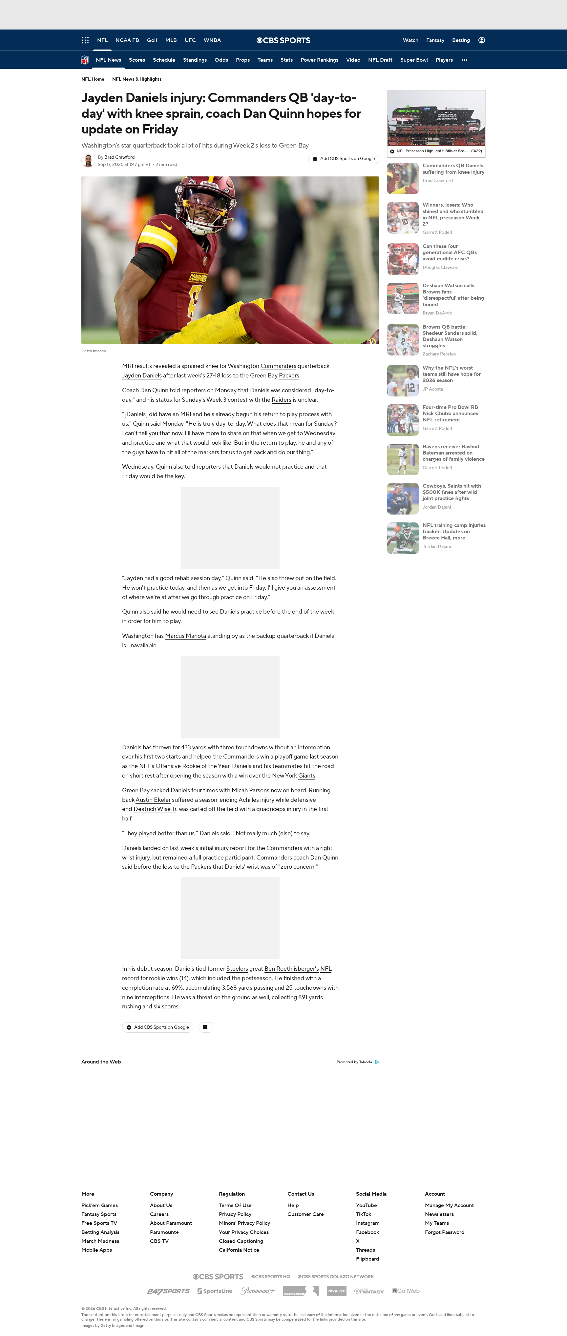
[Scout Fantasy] (369, 1290)
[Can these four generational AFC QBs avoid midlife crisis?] (403, 259)
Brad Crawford (119, 157)
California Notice (239, 1244)
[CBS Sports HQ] (270, 1276)
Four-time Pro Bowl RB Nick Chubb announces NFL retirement (450, 413)
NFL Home (92, 79)
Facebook (367, 1232)
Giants (306, 775)
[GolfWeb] (406, 1291)
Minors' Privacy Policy (244, 1223)
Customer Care (305, 1214)
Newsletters (439, 1214)
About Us (161, 1205)
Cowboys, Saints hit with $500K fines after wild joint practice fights (452, 492)
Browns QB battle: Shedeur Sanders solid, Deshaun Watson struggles (450, 336)
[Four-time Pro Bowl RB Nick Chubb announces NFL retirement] (403, 420)
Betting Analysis (100, 1232)
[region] (436, 118)
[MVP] (336, 1288)
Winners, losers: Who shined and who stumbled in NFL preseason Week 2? (453, 214)
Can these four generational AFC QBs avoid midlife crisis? (450, 252)
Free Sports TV (99, 1223)
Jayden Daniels (142, 375)
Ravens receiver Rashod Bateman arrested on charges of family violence (454, 452)
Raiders (281, 400)
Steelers (237, 969)
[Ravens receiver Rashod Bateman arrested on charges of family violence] (403, 459)
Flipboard (367, 1259)
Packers (289, 375)
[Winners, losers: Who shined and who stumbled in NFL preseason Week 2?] (403, 217)
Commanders (278, 366)
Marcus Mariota (185, 636)
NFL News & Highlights (137, 79)
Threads (365, 1250)
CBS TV (159, 1241)
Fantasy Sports (98, 1214)
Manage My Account (449, 1205)
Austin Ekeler (153, 800)
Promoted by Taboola (354, 1062)
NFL (325, 969)
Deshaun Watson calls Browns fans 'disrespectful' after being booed (453, 295)
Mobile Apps (96, 1250)
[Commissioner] (301, 1288)
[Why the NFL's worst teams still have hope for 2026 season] (403, 380)
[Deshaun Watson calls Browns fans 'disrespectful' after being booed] (403, 298)
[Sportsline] (215, 1290)
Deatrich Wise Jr (155, 809)
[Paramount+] (258, 1289)
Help (293, 1205)
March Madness (100, 1241)
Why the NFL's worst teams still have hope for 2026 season (452, 374)
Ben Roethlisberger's (291, 969)
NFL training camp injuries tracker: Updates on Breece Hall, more (454, 531)
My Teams (437, 1223)
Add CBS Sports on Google (347, 159)
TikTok (363, 1214)
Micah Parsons (250, 790)
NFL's (146, 766)
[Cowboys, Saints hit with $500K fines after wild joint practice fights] (403, 499)
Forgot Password (445, 1232)
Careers (159, 1214)
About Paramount (171, 1223)
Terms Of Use (235, 1205)
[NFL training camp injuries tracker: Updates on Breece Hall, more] (403, 538)
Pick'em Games (99, 1205)
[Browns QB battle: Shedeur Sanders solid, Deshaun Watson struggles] (403, 339)
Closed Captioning (241, 1235)
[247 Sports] (168, 1289)
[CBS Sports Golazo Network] (336, 1276)
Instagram (368, 1223)
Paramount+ (164, 1232)
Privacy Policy (235, 1214)
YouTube (366, 1205)
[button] (465, 60)
